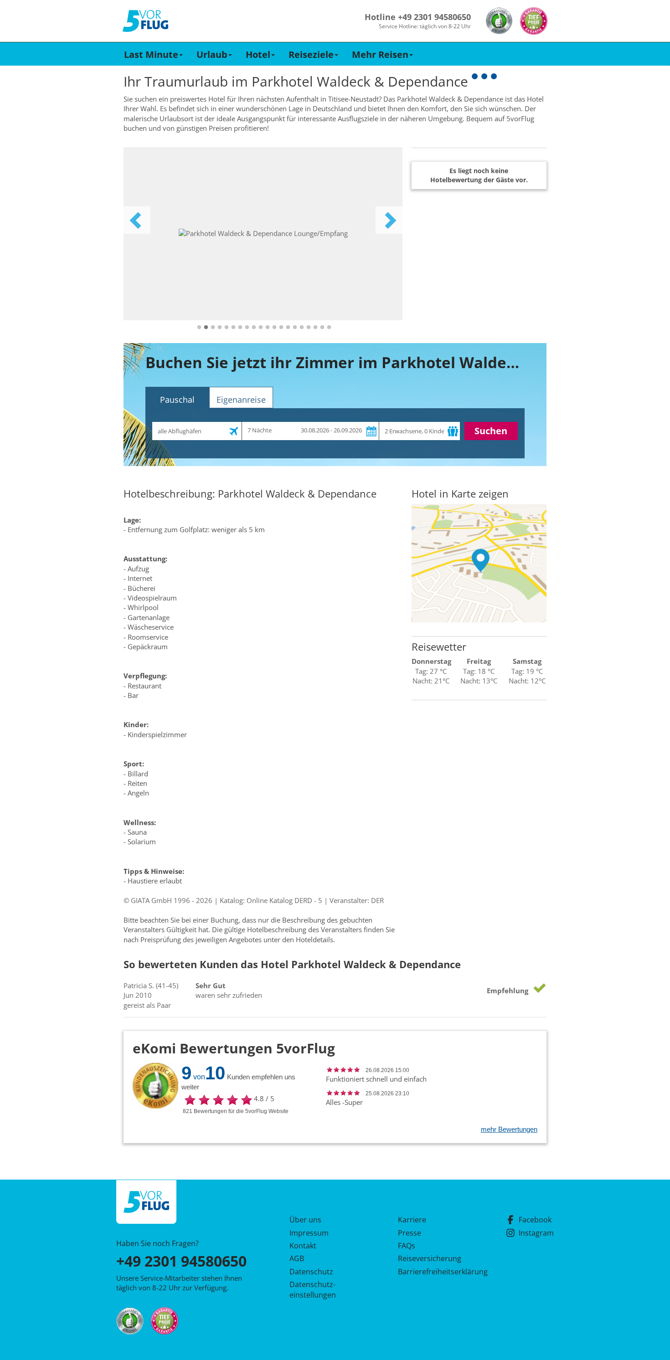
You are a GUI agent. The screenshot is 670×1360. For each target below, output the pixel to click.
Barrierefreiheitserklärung (432, 1272)
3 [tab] (212, 327)
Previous (136, 220)
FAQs (406, 1246)
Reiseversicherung (429, 1258)
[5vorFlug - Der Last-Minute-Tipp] (145, 21)
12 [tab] (274, 327)
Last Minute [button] (151, 54)
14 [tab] (288, 327)
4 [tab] (219, 327)
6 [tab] (233, 327)
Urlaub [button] (211, 54)
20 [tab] (329, 327)
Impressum (309, 1233)
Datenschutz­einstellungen (312, 1289)
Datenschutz (311, 1272)
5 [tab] (226, 327)
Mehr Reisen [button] (380, 54)
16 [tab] (301, 327)
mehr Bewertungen (509, 1129)
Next (389, 220)
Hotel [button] (258, 54)
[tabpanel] (263, 233)
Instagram (536, 1233)
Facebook (535, 1220)
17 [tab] (308, 327)
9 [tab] (253, 327)
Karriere (412, 1220)
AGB (296, 1258)
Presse (409, 1233)
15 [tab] (294, 327)
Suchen (490, 431)
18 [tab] (315, 327)
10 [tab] (260, 327)
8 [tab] (247, 327)
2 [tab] (206, 327)
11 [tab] (267, 327)
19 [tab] (322, 327)
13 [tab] (281, 327)
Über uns (305, 1220)
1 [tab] (199, 327)
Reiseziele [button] (311, 54)
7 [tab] (240, 327)
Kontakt (302, 1246)
